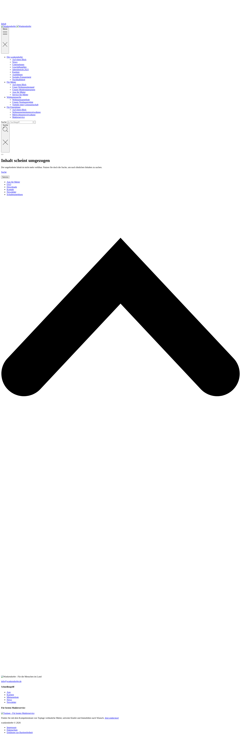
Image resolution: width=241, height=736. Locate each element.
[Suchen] (34, 122)
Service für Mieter (20, 94)
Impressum (11, 727)
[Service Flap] (2, 154)
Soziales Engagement (21, 77)
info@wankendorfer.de (11, 681)
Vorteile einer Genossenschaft (25, 104)
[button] (120, 153)
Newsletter (11, 702)
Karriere (16, 72)
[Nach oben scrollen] (120, 674)
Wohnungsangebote (21, 99)
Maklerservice (18, 117)
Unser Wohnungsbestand (23, 87)
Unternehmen (18, 64)
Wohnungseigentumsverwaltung (26, 112)
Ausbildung (17, 74)
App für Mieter (19, 92)
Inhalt (3, 24)
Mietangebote (13, 697)
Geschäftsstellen (19, 67)
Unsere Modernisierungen (23, 89)
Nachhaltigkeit (18, 79)
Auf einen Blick (19, 59)
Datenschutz (12, 730)
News (14, 62)
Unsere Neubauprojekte (22, 102)
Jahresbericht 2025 (20, 69)
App (9, 692)
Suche (4, 122)
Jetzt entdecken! (112, 718)
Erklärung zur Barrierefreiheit (20, 732)
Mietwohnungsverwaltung (23, 114)
